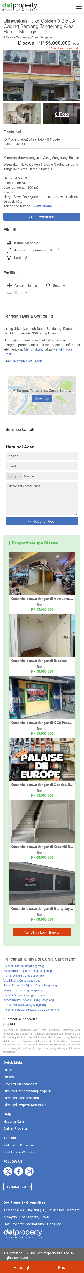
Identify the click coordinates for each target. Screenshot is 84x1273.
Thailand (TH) (36, 1210)
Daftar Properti (15, 1128)
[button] (78, 6)
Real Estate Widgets (19, 1152)
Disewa (9, 1077)
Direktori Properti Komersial (25, 1105)
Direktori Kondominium (21, 1098)
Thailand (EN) (14, 1210)
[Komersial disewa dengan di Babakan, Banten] (42, 635)
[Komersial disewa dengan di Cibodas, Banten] (42, 759)
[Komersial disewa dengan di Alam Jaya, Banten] (42, 573)
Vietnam (73, 1210)
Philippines (57, 1210)
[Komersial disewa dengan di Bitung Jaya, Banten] (42, 883)
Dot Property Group (34, 1217)
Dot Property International (24, 1224)
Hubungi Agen (44, 521)
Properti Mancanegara (21, 1084)
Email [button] (63, 1267)
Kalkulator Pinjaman (19, 1145)
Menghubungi (34, 349)
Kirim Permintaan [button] (42, 216)
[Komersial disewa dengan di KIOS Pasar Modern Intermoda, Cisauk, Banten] (42, 697)
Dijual (8, 1070)
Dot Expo (54, 1224)
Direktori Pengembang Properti (27, 1091)
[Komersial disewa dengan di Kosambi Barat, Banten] (42, 821)
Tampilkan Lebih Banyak (42, 932)
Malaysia (10, 1217)
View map (42, 398)
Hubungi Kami (14, 1121)
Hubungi (21, 1267)
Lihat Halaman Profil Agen (23, 360)
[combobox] (14, 476)
